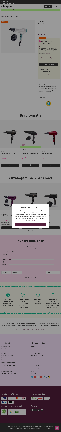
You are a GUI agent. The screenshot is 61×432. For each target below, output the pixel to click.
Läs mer (33, 220)
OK (30, 224)
